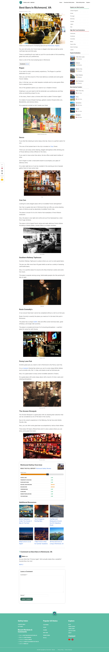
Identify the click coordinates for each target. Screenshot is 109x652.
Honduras (72, 36)
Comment (23, 575)
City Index (20, 626)
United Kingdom (74, 10)
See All (45, 637)
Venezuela (72, 33)
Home (60, 2)
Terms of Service (68, 649)
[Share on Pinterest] (2, 173)
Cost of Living (71, 630)
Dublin (35, 322)
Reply (21, 564)
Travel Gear (71, 628)
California (46, 624)
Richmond (51, 45)
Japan (71, 24)
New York (45, 632)
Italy (71, 26)
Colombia (72, 38)
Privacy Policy (61, 649)
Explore (88, 2)
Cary (52, 146)
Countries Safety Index (69, 2)
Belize (71, 41)
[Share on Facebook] (2, 171)
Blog (69, 624)
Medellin (26, 643)
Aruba (71, 13)
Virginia (57, 45)
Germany (72, 18)
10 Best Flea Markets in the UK (31, 641)
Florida (45, 629)
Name (22, 595)
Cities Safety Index (80, 2)
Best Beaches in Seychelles (30, 635)
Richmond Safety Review (43, 468)
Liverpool (25, 368)
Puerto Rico (73, 44)
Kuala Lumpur (28, 639)
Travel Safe (28, 2)
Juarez (71, 49)
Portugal (72, 16)
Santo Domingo (74, 47)
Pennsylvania (46, 635)
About (69, 632)
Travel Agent (71, 626)
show (27, 64)
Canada (72, 21)
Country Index (21, 624)
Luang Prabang (27, 637)
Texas (44, 627)
